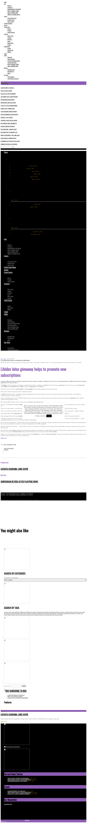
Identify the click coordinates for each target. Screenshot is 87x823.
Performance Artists (25, 614)
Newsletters (9, 444)
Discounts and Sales (81, 612)
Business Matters (46, 612)
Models (13, 614)
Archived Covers (11, 20)
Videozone (9, 57)
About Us (9, 6)
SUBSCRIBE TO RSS (17, 691)
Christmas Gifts (52, 612)
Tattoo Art (57, 614)
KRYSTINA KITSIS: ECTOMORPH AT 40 (9, 132)
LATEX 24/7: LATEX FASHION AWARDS (9, 105)
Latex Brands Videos (12, 62)
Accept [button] (49, 416)
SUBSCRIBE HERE (8, 804)
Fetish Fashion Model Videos (13, 61)
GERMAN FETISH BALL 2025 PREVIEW (9, 144)
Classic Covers (10, 22)
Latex (5, 444)
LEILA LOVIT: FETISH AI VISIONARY (8, 94)
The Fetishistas (10, 77)
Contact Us (9, 7)
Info (5, 4)
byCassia (27, 820)
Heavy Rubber (71, 613)
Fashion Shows (24, 613)
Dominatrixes (13, 613)
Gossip (5, 25)
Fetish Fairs (29, 613)
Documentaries (7, 613)
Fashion (9, 48)
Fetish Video (54, 613)
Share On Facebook (9, 448)
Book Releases (39, 612)
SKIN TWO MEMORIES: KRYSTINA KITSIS (9, 114)
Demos (71, 612)
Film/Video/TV (10, 71)
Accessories (6, 612)
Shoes (53, 614)
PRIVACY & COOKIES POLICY (13, 14)
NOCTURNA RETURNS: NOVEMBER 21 (9, 123)
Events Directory (11, 32)
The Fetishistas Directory (13, 78)
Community (62, 612)
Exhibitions (18, 613)
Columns (9, 38)
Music (16, 614)
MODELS (9, 52)
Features (6, 34)
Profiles (9, 45)
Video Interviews (11, 59)
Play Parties (47, 614)
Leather (78, 613)
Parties (19, 614)
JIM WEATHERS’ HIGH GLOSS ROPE (8, 102)
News (4, 359)
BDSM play (17, 612)
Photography (10, 50)
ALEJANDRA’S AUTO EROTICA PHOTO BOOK (10, 141)
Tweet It (6, 449)
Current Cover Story (11, 18)
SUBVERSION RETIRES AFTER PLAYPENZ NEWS (19, 481)
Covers (5, 16)
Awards (13, 612)
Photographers (42, 614)
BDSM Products (23, 612)
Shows (8, 73)
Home (5, 2)
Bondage (34, 612)
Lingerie (5, 614)
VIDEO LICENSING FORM (12, 13)
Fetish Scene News (8, 23)
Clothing (57, 612)
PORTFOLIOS (7, 46)
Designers (75, 612)
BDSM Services (30, 612)
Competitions (67, 612)
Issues (8, 41)
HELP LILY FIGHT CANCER (6, 91)
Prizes (14, 444)
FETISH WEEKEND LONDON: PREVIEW (9, 111)
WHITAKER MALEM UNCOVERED (7, 100)
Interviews (9, 39)
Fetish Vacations (48, 613)
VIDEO (5, 55)
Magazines (10, 614)
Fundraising (66, 613)
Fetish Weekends (60, 613)
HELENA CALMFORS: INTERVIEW (8, 126)
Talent (5, 54)
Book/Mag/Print (11, 70)
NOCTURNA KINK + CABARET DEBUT (9, 129)
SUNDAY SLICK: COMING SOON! (7, 108)
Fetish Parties (34, 613)
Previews (9, 30)
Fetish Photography (41, 613)
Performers (31, 614)
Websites (61, 614)
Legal (82, 613)
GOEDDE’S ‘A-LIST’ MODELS (7, 117)
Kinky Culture (10, 43)
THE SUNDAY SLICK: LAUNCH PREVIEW (9, 97)
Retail (51, 614)
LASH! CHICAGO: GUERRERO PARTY (8, 138)
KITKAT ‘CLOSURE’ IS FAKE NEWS (21, 234)
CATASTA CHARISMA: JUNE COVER (14, 469)
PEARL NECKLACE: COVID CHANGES (22, 231)
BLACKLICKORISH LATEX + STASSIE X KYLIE (28, 223)
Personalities (36, 614)
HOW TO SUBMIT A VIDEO (13, 11)
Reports (9, 29)
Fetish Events (7, 27)
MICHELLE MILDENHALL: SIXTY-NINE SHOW (10, 135)
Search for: (6, 686)
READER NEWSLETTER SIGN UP (14, 9)
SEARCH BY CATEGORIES (11, 577)
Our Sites (6, 75)
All (1, 359)
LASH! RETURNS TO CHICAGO (7, 88)
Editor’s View (10, 36)
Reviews (6, 68)
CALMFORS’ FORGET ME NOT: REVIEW (9, 120)
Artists (10, 612)
